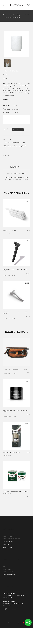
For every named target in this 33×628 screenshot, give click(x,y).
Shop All (11, 15)
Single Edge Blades (10, 230)
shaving (19, 146)
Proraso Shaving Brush (11, 452)
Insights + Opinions (9, 572)
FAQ (4, 566)
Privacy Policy (7, 544)
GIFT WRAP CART (12, 109)
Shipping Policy (8, 536)
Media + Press (7, 569)
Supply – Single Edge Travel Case (15, 369)
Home (5, 15)
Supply (27, 15)
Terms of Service (8, 547)
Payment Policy (8, 542)
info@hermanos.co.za (9, 609)
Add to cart (17, 129)
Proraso (5, 455)
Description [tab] (15, 167)
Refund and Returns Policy (11, 539)
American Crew (7, 416)
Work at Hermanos (9, 575)
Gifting (18, 15)
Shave (23, 15)
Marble (14, 146)
